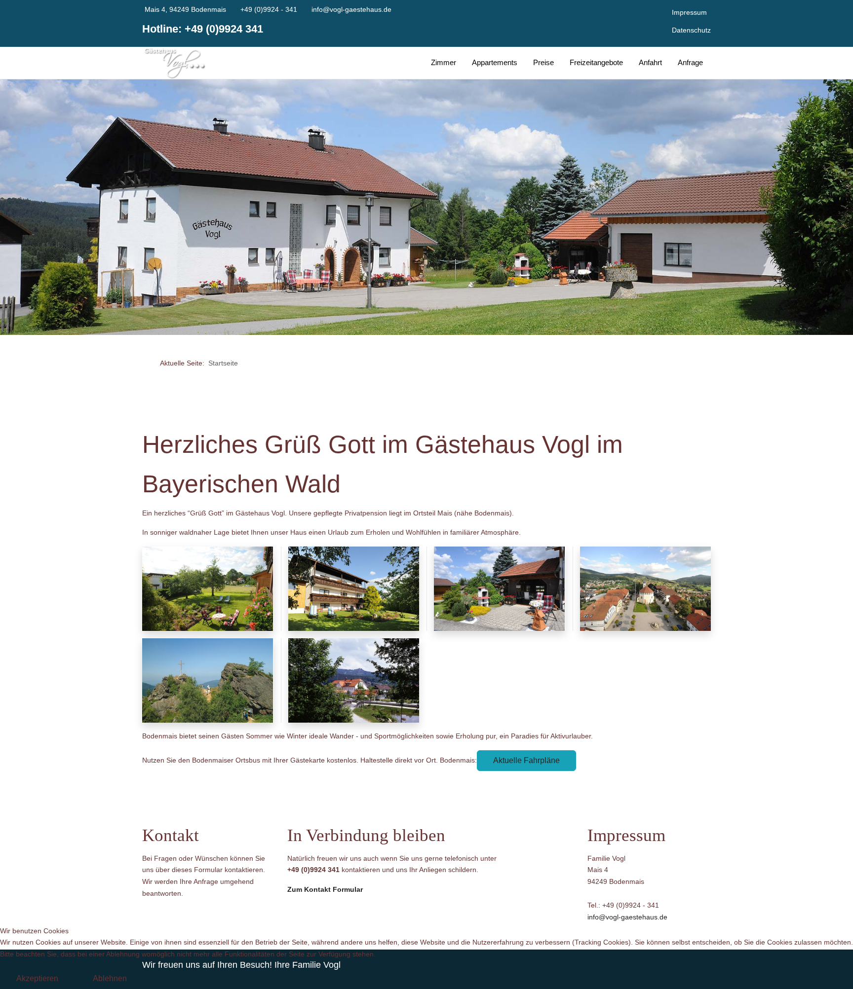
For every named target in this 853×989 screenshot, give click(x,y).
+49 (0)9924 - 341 (268, 9)
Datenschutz (691, 30)
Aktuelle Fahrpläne (526, 760)
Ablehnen (110, 978)
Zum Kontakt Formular (325, 889)
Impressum (689, 12)
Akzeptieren (37, 978)
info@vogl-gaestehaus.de (351, 9)
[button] (207, 588)
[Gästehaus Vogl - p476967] (173, 63)
